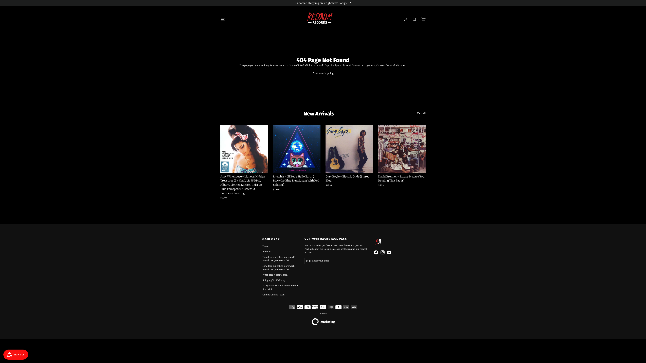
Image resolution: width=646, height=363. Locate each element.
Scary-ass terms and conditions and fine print (280, 287)
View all (421, 113)
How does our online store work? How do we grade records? (278, 259)
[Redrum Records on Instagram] (383, 252)
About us (267, 251)
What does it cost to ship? (275, 275)
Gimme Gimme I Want (273, 294)
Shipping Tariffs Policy (273, 280)
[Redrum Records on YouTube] (389, 252)
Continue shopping (323, 73)
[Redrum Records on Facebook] (376, 252)
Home (265, 246)
